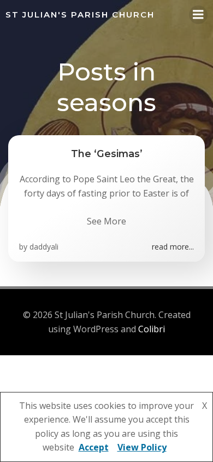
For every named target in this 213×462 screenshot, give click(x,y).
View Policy (142, 447)
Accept (94, 447)
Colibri (151, 329)
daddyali (43, 246)
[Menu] (198, 14)
